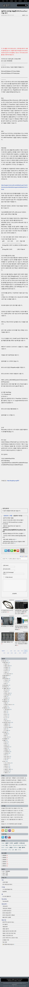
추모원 (10, 845)
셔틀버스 (7, 772)
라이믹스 (5, 686)
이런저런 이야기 (8, 722)
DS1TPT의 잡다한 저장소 (8, 922)
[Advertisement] (14, 32)
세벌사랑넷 (5, 926)
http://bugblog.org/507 (13, 480)
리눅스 (6, 716)
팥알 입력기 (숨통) (7, 917)
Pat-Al (24, 985)
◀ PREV (3, 650)
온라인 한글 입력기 (7, 912)
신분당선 (7, 753)
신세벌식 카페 (6, 940)
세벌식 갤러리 (6, 928)
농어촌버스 (7, 771)
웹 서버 (6, 690)
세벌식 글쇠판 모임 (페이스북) (9, 931)
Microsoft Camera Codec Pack (19, 845)
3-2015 (11, 843)
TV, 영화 (7, 730)
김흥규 (7, 843)
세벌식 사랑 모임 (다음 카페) (9, 933)
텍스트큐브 (6, 678)
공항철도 (7, 750)
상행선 (11, 847)
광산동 (6, 847)
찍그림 (5, 732)
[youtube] (9, 838)
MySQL (6, 698)
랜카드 (2, 847)
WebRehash (14, 984)
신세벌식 (7, 669)
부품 (11, 515)
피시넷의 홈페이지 (7, 896)
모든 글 (5, 660)
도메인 (6, 691)
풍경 (5, 735)
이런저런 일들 (8, 727)
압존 (13, 849)
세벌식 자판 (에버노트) (8, 935)
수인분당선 (7, 751)
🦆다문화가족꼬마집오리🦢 (9, 944)
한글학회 (5, 891)
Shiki (13, 985)
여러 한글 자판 (8, 673)
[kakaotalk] (15, 551)
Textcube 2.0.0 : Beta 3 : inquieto (14, 980)
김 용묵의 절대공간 (7, 910)
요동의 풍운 (5, 882)
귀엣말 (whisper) (9, 577)
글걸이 (13, 979)
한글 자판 (6, 662)
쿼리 (7, 845)
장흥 (20, 847)
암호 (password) (6, 568)
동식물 (6, 733)
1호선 (6, 742)
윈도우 (6, 714)
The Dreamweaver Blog (17, 983)
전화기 (6, 706)
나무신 (9, 849)
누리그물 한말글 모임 (7, 889)
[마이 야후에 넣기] (9, 831)
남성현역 (16, 843)
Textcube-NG (5, 901)
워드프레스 (6, 685)
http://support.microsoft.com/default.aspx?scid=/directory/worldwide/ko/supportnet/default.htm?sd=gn (14, 187)
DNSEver (16, 847)
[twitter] (3, 838)
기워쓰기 (7, 680)
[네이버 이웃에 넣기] (6, 831)
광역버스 (6, 764)
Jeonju (2, 843)
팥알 (27, 15)
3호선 (6, 743)
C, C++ (6, 717)
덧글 (26, 556)
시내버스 (7, 767)
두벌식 (6, 664)
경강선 (6, 745)
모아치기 (6, 670)
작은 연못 (5, 942)
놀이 (6, 711)
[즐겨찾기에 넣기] (13, 831)
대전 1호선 (7, 758)
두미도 (19, 849)
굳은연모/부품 (4, 15)
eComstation (4, 849)
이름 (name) (5, 565)
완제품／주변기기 (9, 704)
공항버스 (7, 766)
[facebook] (6, 838)
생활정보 (7, 724)
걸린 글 (22, 556)
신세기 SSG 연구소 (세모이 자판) (10, 937)
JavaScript (7, 694)
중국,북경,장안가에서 (7, 884)
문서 (6, 712)
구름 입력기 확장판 (7, 908)
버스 (5, 761)
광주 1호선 (7, 756)
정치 (6, 728)
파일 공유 (7, 720)
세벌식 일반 (7, 665)
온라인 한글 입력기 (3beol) (9, 915)
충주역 (23, 847)
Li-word (3, 845)
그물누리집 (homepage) (8, 572)
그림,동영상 (7, 709)
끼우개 (6, 681)
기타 (6, 759)
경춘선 (6, 748)
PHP (6, 696)
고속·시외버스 (8, 763)
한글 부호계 (6, 675)
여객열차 (6, 738)
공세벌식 (7, 667)
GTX (6, 754)
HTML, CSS (7, 693)
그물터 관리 (6, 688)
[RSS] (3, 831)
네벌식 (6, 672)
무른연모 (6, 707)
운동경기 (7, 725)
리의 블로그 (5, 924)
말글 (5, 677)
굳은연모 (6, 515)
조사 (16, 849)
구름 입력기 (5, 906)
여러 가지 (7, 737)
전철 (5, 740)
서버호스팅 (22, 843)
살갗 (5, 683)
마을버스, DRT (8, 769)
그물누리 (6, 699)
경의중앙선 (7, 746)
